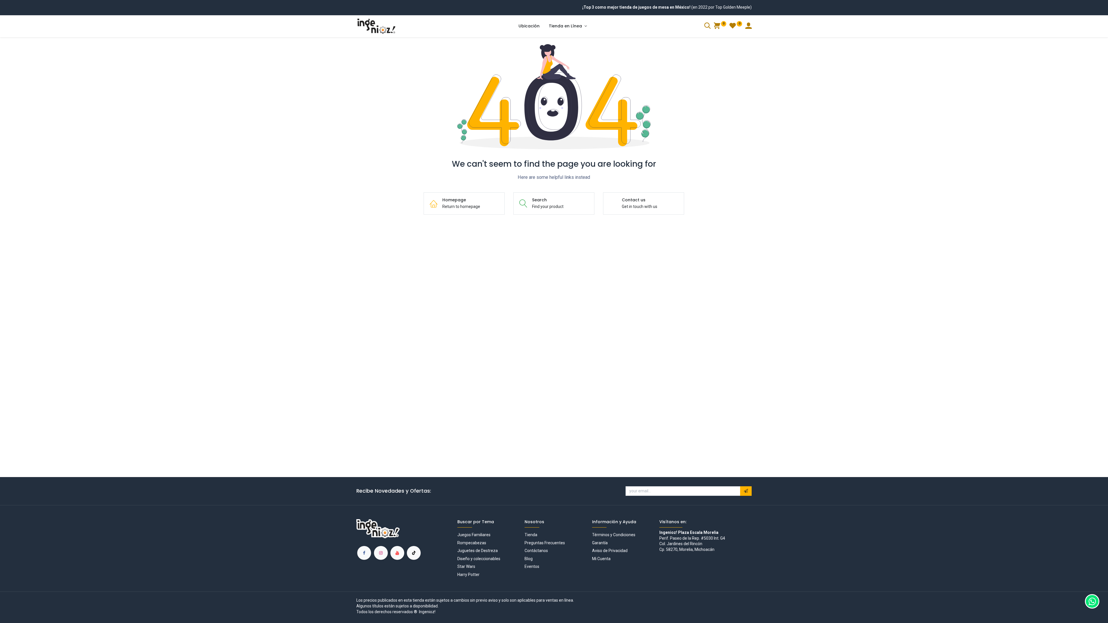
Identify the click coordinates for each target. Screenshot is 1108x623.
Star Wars (466, 566)
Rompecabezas (471, 543)
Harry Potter (468, 574)
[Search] (707, 26)
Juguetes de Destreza (477, 550)
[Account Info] (748, 26)
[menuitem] (529, 26)
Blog (529, 558)
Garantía (600, 543)
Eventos (532, 566)
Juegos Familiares (474, 534)
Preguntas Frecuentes (545, 543)
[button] (746, 491)
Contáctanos (536, 550)
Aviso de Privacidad (610, 550)
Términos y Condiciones (613, 534)
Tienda (531, 534)
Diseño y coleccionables (478, 558)
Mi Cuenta (601, 558)
